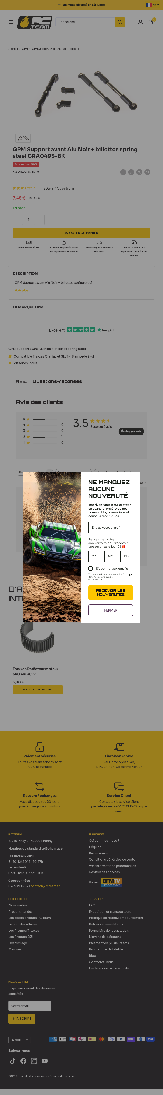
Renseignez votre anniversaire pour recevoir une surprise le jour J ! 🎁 (108, 543)
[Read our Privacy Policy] (130, 575)
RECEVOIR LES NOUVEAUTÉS (110, 592)
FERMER (110, 610)
